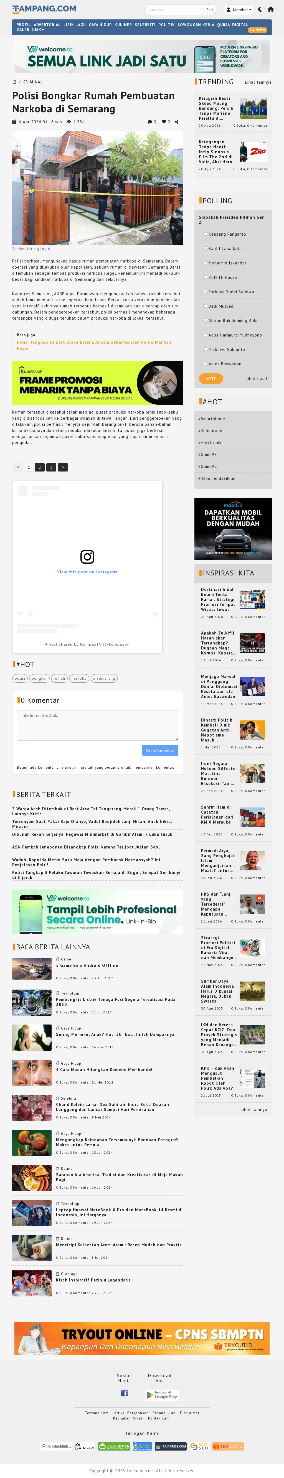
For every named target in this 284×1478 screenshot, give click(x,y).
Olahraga (69, 1273)
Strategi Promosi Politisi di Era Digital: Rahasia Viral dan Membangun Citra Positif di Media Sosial (218, 947)
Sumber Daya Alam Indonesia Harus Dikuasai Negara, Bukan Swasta (217, 991)
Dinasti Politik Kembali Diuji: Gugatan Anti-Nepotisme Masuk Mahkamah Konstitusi (216, 730)
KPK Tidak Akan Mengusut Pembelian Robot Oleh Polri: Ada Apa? (217, 1078)
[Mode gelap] (260, 9)
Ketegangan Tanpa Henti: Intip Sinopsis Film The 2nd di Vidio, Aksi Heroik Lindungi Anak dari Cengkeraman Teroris (218, 151)
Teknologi (70, 993)
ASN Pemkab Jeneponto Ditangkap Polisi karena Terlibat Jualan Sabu (86, 847)
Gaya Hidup (71, 1028)
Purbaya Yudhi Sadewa (231, 291)
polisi (20, 678)
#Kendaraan (210, 430)
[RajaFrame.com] (85, 1446)
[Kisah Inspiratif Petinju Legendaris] (32, 1282)
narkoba (79, 678)
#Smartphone (211, 418)
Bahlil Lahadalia (225, 248)
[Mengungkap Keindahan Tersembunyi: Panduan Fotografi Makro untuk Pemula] (32, 1142)
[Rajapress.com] (171, 1446)
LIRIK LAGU (75, 24)
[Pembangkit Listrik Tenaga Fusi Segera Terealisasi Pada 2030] (32, 1002)
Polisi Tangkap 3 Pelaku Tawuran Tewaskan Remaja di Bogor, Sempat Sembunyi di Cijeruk (96, 875)
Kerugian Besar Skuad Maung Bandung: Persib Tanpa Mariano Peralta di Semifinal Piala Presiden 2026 (216, 108)
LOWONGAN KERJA (196, 24)
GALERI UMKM (31, 29)
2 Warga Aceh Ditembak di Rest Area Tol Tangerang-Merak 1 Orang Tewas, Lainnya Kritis (91, 811)
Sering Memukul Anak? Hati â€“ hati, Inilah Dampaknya (115, 1034)
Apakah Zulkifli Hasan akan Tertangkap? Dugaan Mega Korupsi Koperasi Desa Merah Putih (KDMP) (219, 643)
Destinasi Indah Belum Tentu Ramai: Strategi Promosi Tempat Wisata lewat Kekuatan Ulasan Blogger (219, 599)
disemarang (104, 678)
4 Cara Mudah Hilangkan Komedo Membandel (104, 1069)
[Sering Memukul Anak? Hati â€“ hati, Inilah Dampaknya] (32, 1037)
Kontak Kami (159, 1418)
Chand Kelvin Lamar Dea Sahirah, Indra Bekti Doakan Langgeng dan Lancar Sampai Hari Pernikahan (112, 1107)
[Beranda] (271, 9)
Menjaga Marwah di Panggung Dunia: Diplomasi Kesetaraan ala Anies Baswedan (219, 686)
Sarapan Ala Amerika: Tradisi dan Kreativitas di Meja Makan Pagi (119, 1177)
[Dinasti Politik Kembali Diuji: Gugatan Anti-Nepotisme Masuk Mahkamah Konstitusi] (252, 729)
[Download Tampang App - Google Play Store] (162, 1394)
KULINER (123, 24)
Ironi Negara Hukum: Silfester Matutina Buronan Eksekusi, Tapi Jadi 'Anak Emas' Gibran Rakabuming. (219, 773)
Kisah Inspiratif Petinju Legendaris (93, 1280)
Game (66, 959)
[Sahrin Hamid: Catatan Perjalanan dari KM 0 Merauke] (252, 816)
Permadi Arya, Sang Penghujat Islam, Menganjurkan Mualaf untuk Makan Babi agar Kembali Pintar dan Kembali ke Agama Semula (219, 860)
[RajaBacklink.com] (56, 1446)
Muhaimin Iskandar (228, 263)
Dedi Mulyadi (222, 306)
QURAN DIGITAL (232, 24)
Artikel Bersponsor (131, 1413)
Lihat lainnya (258, 82)
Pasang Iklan (164, 1413)
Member (240, 9)
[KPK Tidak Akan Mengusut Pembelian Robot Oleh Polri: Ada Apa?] (252, 1078)
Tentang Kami (97, 1413)
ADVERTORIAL (47, 24)
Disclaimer (189, 1413)
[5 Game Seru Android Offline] (32, 968)
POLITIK (166, 24)
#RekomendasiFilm (216, 478)
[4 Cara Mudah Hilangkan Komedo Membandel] (32, 1072)
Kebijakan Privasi (128, 1418)
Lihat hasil (256, 378)
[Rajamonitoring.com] (142, 1446)
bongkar (39, 678)
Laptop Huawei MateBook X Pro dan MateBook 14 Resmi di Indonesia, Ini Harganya (119, 1212)
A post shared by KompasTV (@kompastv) (87, 644)
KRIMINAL (33, 82)
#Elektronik (210, 442)
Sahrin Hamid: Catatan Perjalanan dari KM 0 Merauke (217, 815)
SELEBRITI (145, 24)
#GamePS (207, 454)
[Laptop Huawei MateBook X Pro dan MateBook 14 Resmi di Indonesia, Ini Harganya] (32, 1212)
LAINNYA (257, 29)
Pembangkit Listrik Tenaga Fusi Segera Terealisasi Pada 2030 (116, 1002)
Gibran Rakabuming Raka (234, 320)
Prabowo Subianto (227, 349)
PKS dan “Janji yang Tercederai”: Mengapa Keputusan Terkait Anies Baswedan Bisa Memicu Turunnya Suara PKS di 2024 (219, 904)
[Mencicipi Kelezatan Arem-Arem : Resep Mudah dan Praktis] (32, 1247)
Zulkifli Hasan (223, 277)
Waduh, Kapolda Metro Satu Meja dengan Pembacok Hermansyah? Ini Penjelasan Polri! (86, 862)
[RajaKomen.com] (114, 1446)
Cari (209, 9)
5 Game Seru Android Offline (87, 965)
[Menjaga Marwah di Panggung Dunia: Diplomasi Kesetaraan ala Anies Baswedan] (252, 686)
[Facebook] (124, 1392)
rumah (59, 678)
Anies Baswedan (225, 363)
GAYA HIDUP (100, 24)
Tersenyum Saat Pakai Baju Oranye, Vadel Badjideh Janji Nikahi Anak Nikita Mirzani (92, 824)
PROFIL (24, 24)
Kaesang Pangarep (227, 234)
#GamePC (207, 466)
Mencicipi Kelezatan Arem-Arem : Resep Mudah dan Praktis (119, 1244)
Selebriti (68, 1098)
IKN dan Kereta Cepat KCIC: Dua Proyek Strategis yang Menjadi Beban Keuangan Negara (219, 1034)
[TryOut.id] (228, 1446)
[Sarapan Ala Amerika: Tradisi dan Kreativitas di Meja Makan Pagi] (32, 1177)
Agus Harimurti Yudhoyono (235, 335)
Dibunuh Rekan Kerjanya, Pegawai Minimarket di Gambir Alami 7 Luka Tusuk (92, 834)
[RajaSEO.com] (199, 1446)
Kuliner (67, 1168)
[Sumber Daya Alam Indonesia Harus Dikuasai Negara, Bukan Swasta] (252, 990)
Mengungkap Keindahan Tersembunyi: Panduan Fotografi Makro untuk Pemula (117, 1142)
